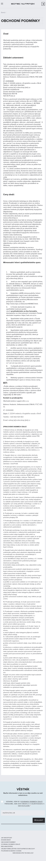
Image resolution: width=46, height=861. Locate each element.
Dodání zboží (6, 840)
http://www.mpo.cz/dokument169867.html (22, 304)
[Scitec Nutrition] (23, 4)
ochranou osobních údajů (31, 802)
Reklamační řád (7, 846)
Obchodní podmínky (8, 842)
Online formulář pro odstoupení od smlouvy (18, 849)
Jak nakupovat (6, 838)
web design (17, 853)
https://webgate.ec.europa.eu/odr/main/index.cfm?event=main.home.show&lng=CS (24, 340)
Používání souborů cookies (11, 851)
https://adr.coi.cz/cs (28, 315)
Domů (3, 12)
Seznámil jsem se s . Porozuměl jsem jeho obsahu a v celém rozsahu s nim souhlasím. (24, 804)
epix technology (27, 853)
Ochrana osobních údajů (10, 844)
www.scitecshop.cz (17, 42)
